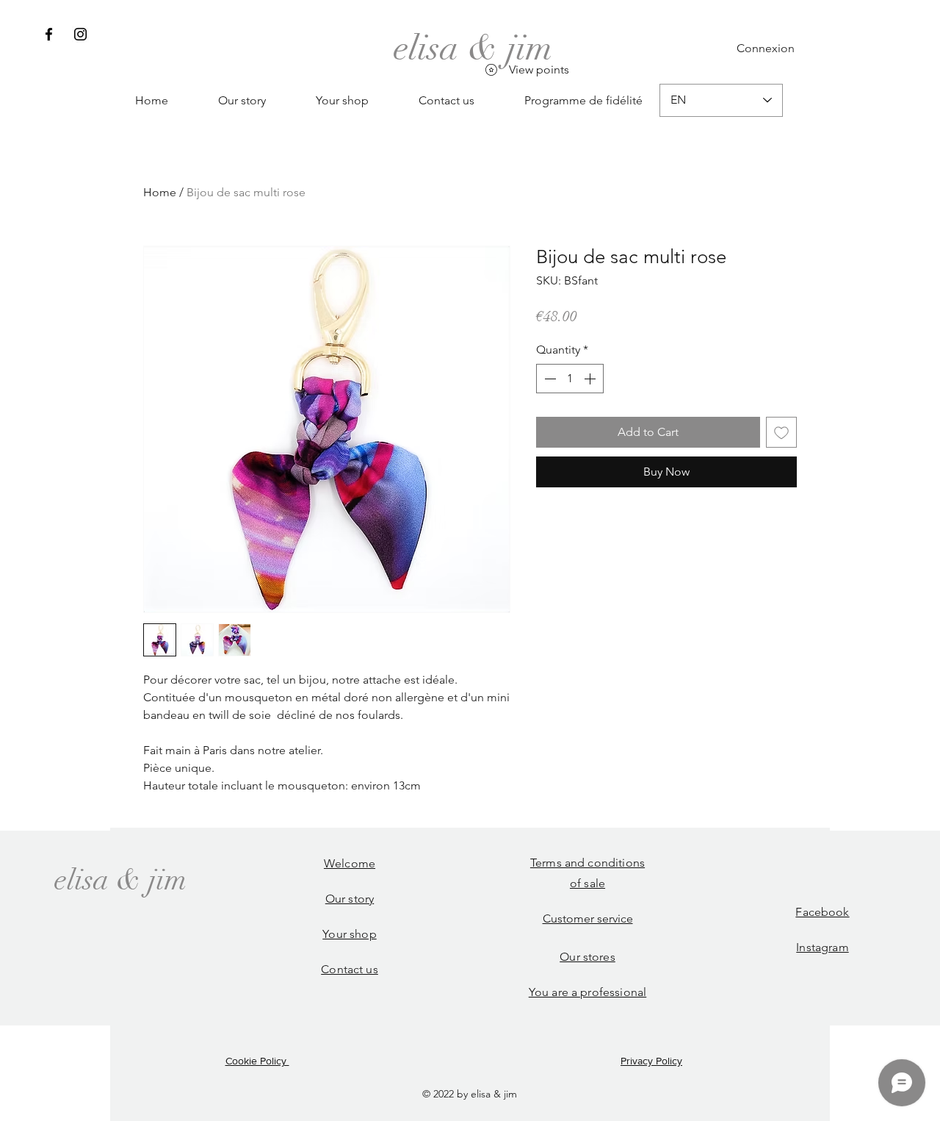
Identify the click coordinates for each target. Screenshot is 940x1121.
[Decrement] (548, 379)
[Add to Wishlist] (781, 432)
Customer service (588, 918)
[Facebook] (48, 34)
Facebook (822, 912)
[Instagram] (80, 34)
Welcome (349, 863)
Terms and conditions (587, 863)
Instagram (822, 947)
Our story (349, 899)
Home (159, 192)
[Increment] (591, 379)
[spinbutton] (570, 379)
